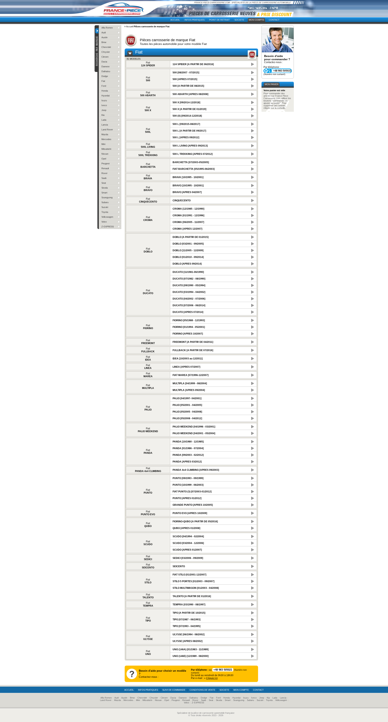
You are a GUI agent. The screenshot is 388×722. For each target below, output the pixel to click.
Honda (104, 91)
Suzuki (104, 207)
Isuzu (104, 100)
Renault (105, 168)
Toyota (104, 212)
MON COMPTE (256, 20)
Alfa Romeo (107, 27)
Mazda (104, 134)
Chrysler (105, 52)
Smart (104, 192)
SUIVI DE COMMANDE (173, 690)
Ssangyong (107, 197)
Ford (103, 86)
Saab (103, 178)
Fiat (103, 81)
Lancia (104, 124)
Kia (102, 115)
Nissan (104, 154)
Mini (103, 144)
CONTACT (274, 20)
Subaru (105, 202)
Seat (103, 183)
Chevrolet (106, 47)
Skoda (104, 188)
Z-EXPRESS (107, 226)
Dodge (104, 76)
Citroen (105, 57)
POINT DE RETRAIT (219, 20)
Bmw (103, 42)
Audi (103, 32)
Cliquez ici (212, 678)
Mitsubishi (106, 149)
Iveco (104, 105)
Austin (104, 37)
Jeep (103, 110)
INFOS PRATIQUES (195, 20)
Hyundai (105, 95)
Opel (103, 158)
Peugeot (105, 163)
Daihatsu (105, 71)
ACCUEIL (175, 20)
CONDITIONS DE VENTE (202, 690)
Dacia (104, 61)
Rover (104, 173)
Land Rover (107, 129)
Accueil (129, 26)
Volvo (104, 222)
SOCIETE (239, 20)
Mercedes (106, 139)
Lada (103, 120)
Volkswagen (107, 217)
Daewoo (105, 66)
